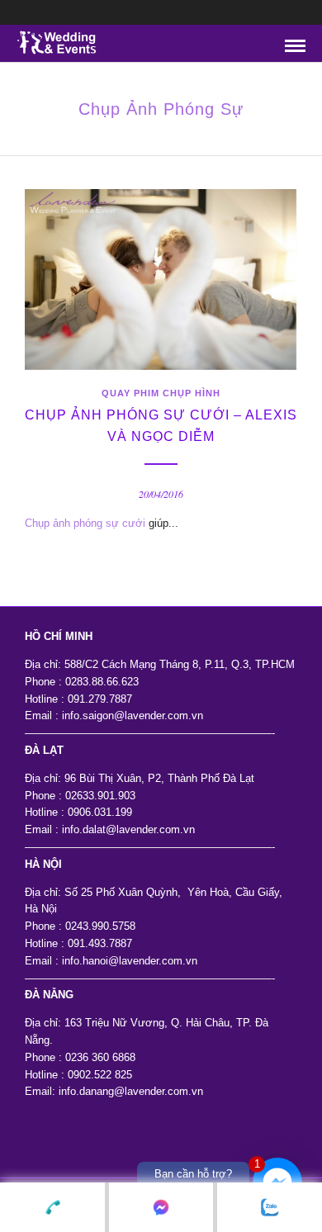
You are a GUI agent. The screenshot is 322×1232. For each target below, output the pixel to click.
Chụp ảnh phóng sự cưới (85, 523)
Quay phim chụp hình (161, 393)
